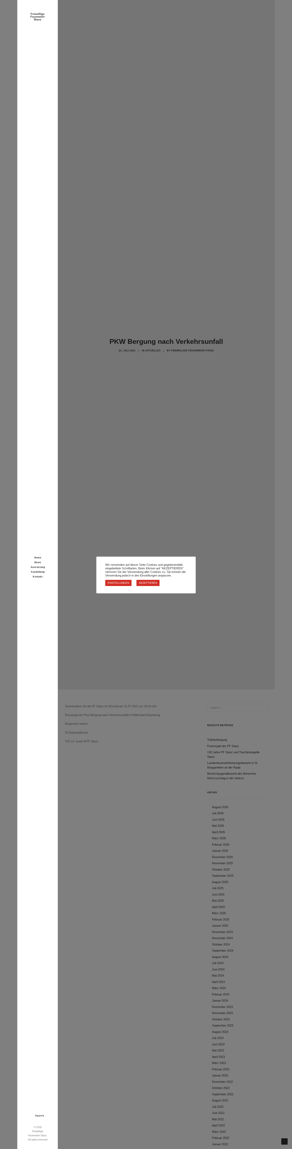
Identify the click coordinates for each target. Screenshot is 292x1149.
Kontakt (38, 576)
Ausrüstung (38, 567)
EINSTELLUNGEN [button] (118, 582)
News (37, 562)
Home (37, 557)
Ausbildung (38, 572)
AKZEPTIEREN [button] (148, 582)
